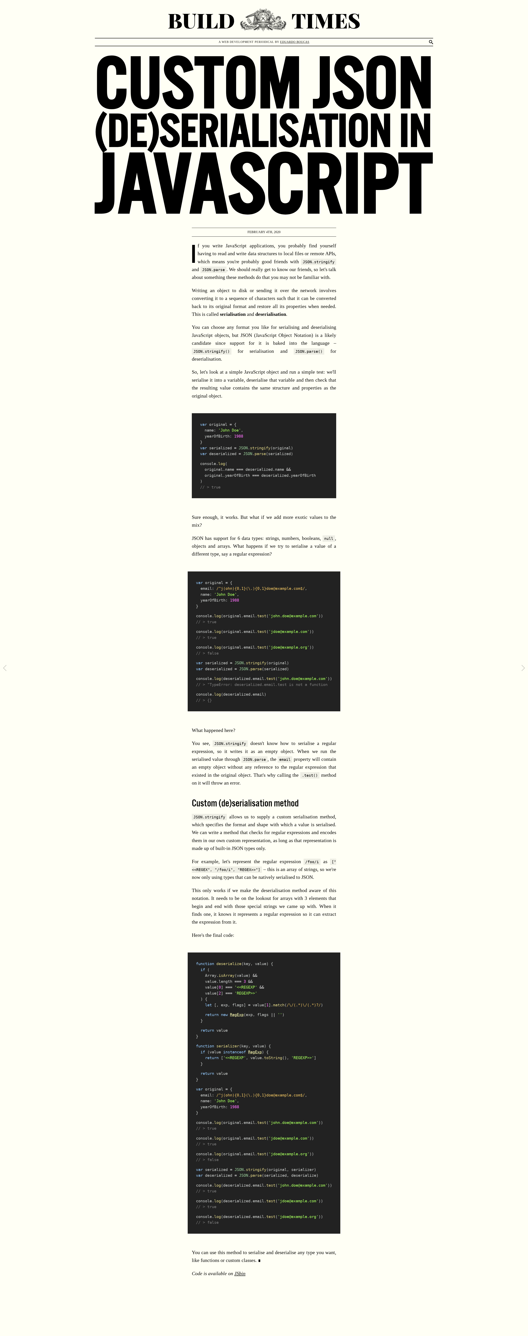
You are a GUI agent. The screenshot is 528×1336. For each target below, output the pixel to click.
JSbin (239, 1273)
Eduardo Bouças (294, 42)
